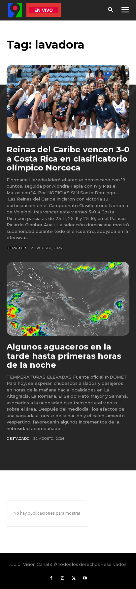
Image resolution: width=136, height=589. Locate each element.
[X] (74, 578)
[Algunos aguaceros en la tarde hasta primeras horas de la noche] (68, 299)
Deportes (17, 248)
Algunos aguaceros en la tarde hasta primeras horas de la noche (64, 356)
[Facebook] (51, 578)
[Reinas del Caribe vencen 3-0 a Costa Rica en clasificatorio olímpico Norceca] (68, 101)
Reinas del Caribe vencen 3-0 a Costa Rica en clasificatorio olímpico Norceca (68, 158)
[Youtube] (85, 578)
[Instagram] (62, 578)
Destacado (18, 438)
